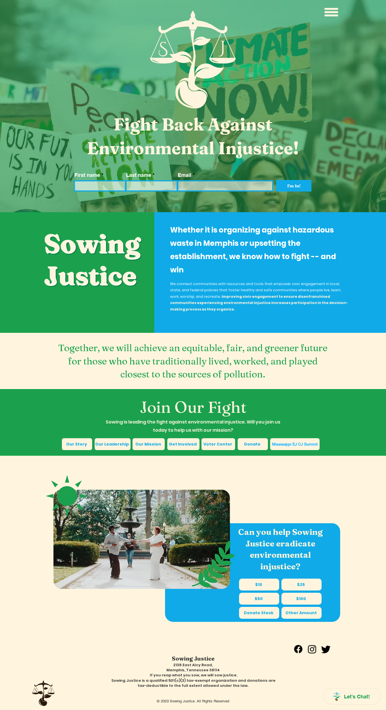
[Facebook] (298, 649)
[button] (331, 12)
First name (87, 175)
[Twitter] (325, 649)
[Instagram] (312, 649)
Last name (138, 175)
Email (184, 175)
